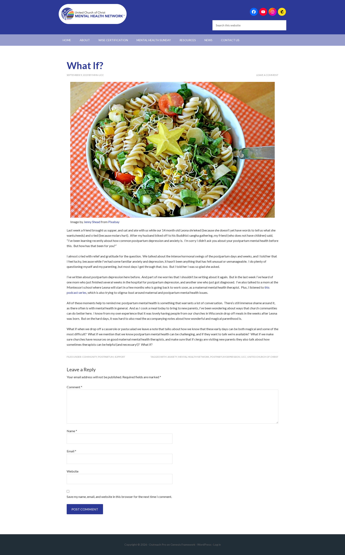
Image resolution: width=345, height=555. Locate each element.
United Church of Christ (262, 356)
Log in (217, 544)
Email (71, 451)
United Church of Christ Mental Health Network (93, 14)
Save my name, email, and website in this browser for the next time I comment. (119, 496)
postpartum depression (225, 356)
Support (120, 356)
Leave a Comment (267, 74)
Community (89, 356)
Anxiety (172, 356)
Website (72, 471)
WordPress (204, 544)
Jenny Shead (92, 222)
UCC (243, 356)
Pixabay (113, 222)
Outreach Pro (157, 544)
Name (72, 431)
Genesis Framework (183, 544)
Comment (74, 387)
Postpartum (106, 356)
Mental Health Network (193, 356)
